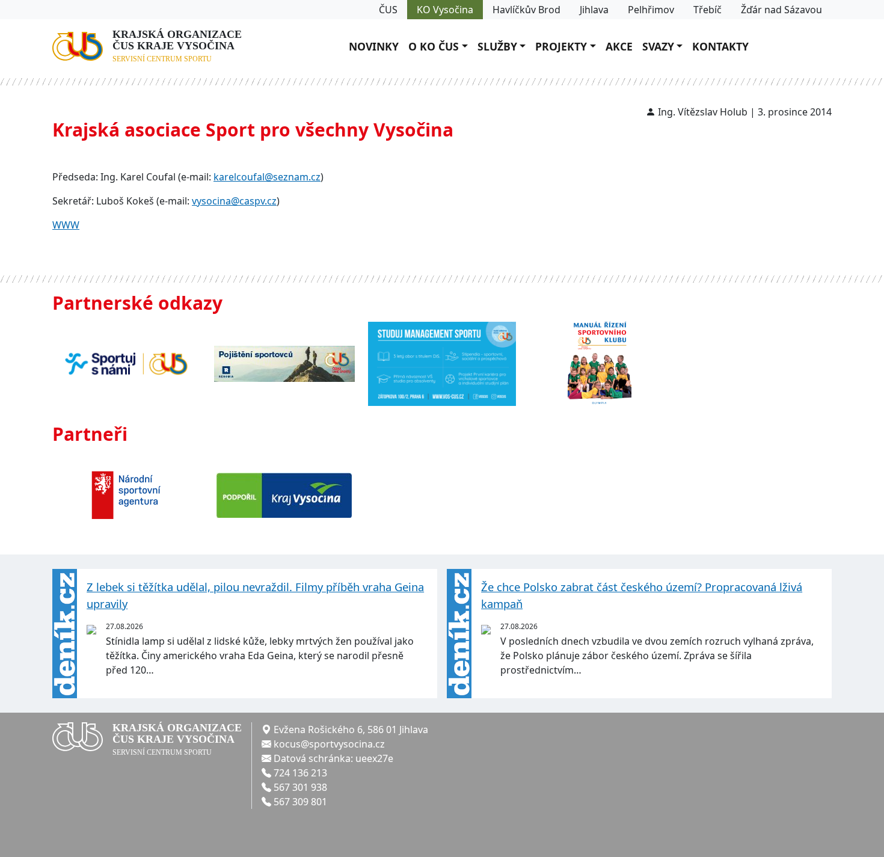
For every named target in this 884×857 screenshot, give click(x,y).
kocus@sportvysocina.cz (329, 744)
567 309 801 (300, 801)
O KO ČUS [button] (433, 46)
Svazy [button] (658, 46)
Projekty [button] (561, 46)
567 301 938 (300, 787)
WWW (65, 225)
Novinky (374, 46)
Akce (619, 46)
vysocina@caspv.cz (234, 200)
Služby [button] (497, 46)
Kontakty (720, 46)
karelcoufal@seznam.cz (267, 176)
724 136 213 (300, 772)
